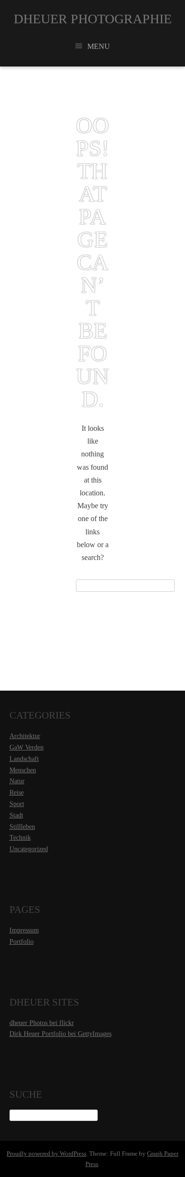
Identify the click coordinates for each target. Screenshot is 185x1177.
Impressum (24, 930)
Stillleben (22, 826)
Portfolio (21, 941)
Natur (17, 781)
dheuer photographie (93, 18)
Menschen (22, 770)
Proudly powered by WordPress (46, 1153)
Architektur (24, 736)
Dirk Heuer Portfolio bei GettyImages (60, 1033)
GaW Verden (26, 747)
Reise (16, 792)
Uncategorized (28, 849)
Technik (20, 837)
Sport (16, 803)
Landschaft (24, 758)
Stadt (16, 815)
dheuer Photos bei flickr (41, 1022)
